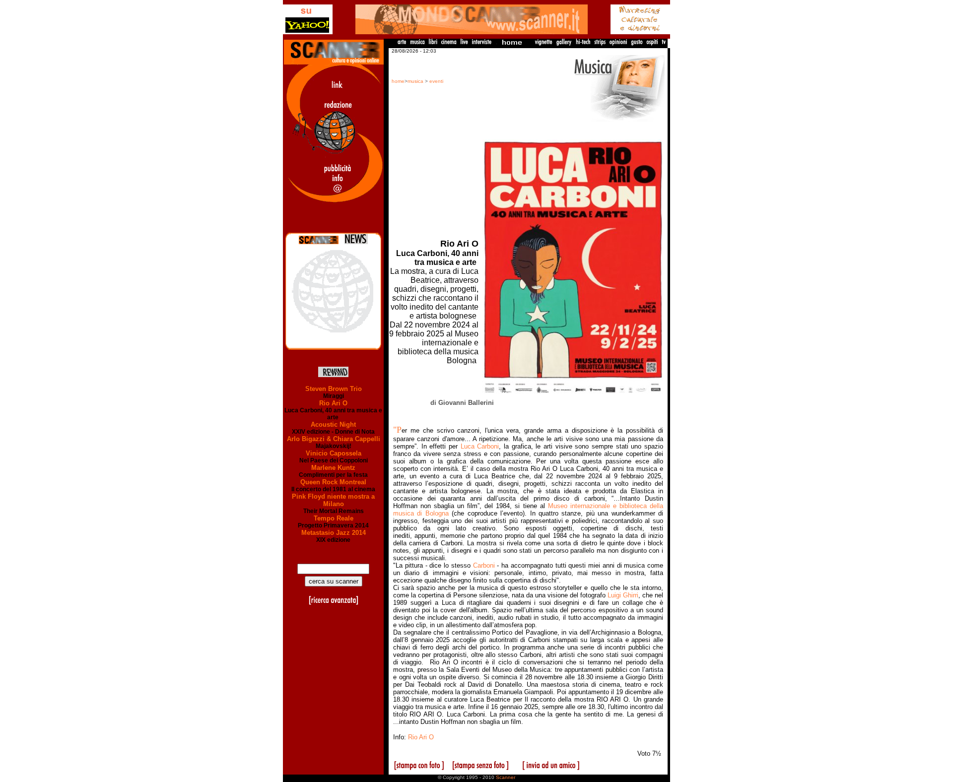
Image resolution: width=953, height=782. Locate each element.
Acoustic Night (333, 424)
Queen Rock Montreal (333, 482)
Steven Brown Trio (333, 388)
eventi (436, 81)
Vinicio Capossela (333, 453)
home (398, 81)
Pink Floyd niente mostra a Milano (333, 500)
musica (415, 81)
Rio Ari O (333, 403)
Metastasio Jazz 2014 (333, 532)
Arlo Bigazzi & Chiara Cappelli (333, 439)
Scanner (505, 777)
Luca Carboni (480, 446)
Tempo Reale (333, 518)
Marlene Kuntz (333, 467)
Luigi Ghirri (623, 595)
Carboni (484, 565)
